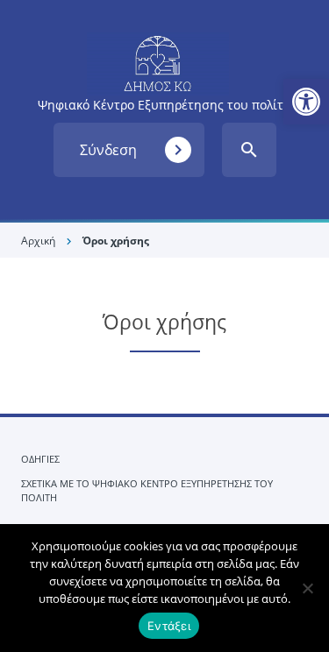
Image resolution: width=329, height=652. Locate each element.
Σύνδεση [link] (134, 149)
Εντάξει (168, 626)
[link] (306, 101)
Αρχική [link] (38, 240)
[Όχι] (307, 588)
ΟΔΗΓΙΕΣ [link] (40, 458)
